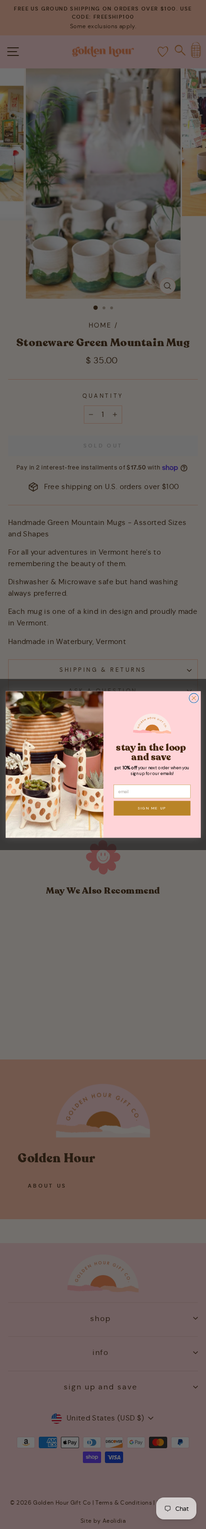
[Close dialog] (193, 698)
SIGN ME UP (151, 808)
